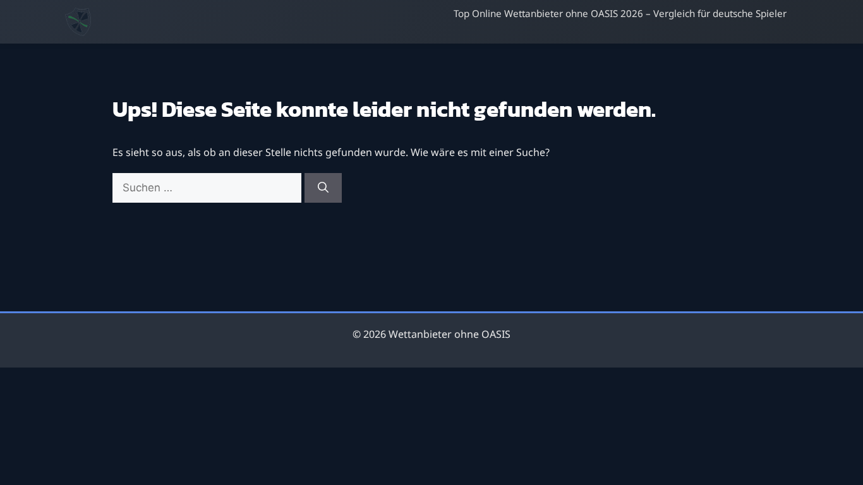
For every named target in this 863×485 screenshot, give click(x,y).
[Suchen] (323, 188)
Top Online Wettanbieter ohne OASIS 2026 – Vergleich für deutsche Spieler (620, 13)
